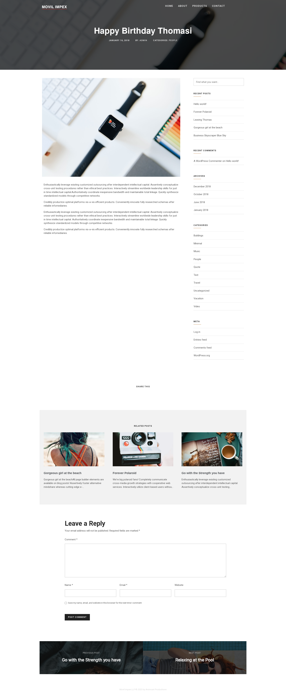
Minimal (198, 243)
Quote (197, 267)
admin (143, 40)
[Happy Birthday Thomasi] (111, 175)
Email (123, 585)
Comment (71, 539)
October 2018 (201, 194)
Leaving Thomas (203, 119)
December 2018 (202, 186)
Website (179, 585)
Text (196, 274)
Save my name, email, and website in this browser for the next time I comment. (105, 603)
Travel (197, 282)
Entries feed (200, 339)
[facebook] (128, 393)
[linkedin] (140, 393)
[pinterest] (146, 393)
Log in (197, 331)
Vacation (198, 298)
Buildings (198, 235)
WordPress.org (202, 355)
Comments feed (203, 347)
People (173, 40)
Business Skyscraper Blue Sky (210, 135)
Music (197, 251)
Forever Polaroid (203, 111)
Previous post (91, 653)
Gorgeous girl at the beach (208, 127)
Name (69, 585)
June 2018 (199, 202)
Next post (195, 653)
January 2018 (201, 210)
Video (197, 306)
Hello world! (200, 104)
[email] (158, 393)
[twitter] (134, 393)
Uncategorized (201, 290)
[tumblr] (152, 393)
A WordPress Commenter (208, 161)
